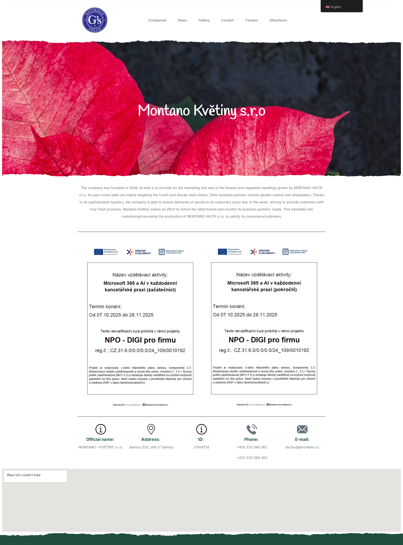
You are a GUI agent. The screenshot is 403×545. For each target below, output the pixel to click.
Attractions (278, 20)
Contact (227, 20)
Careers (251, 20)
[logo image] (95, 20)
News (182, 20)
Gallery (204, 20)
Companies (157, 20)
